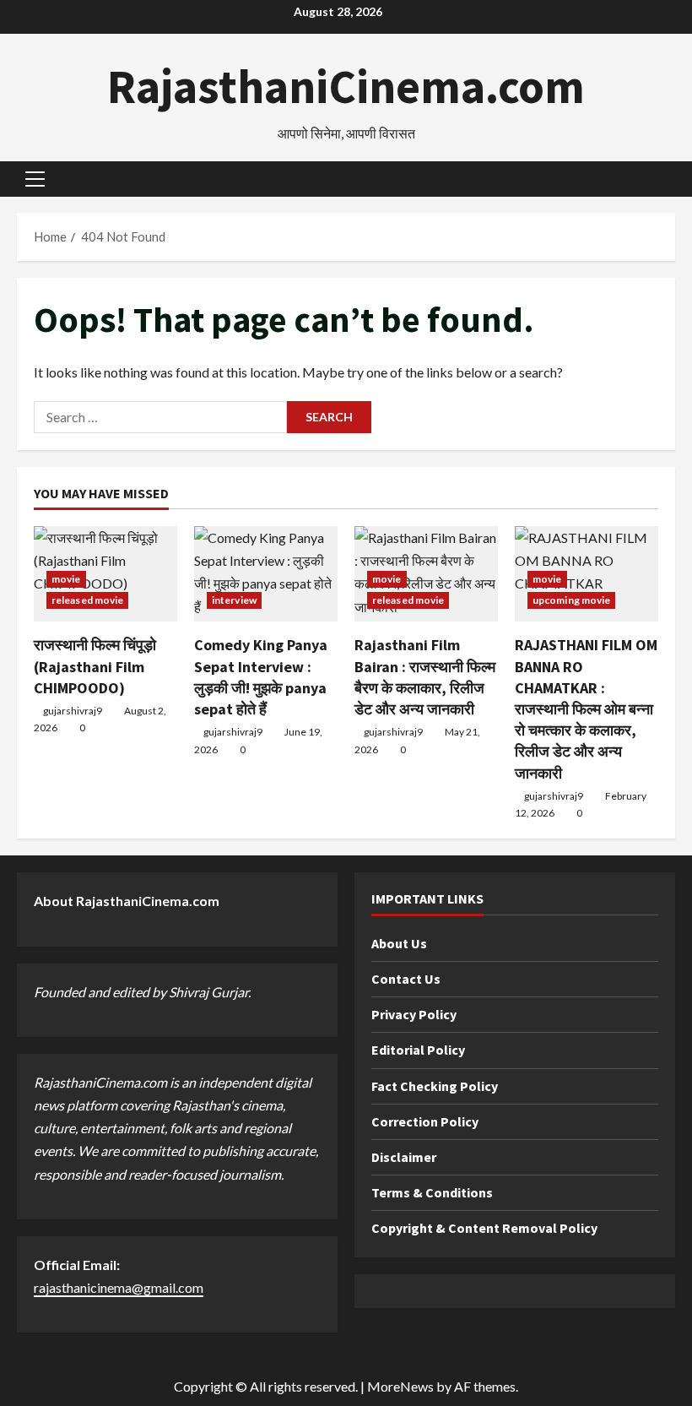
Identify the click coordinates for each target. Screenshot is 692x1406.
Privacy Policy (414, 1014)
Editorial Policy (418, 1049)
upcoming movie (571, 600)
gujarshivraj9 (72, 710)
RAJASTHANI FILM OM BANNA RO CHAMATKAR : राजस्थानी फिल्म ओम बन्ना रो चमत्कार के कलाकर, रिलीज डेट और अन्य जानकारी (586, 708)
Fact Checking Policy (434, 1086)
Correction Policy (424, 1121)
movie (66, 579)
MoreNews (400, 1386)
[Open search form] (670, 179)
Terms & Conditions (432, 1192)
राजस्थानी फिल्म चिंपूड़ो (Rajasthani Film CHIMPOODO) (95, 666)
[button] (35, 179)
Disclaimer (403, 1156)
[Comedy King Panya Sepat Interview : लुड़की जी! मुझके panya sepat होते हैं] (266, 574)
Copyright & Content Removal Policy (484, 1227)
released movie (87, 600)
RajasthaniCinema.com (346, 86)
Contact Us (406, 978)
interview (234, 600)
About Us (399, 943)
